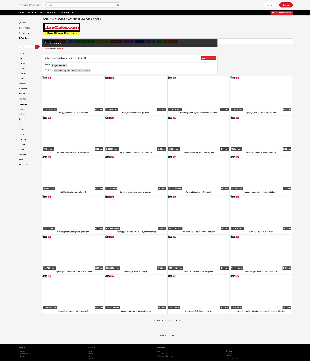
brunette (86, 70)
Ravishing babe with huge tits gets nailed (73, 232)
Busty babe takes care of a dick (261, 232)
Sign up (286, 5)
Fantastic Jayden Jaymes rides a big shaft (198, 152)
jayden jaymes (59, 65)
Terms (22, 351)
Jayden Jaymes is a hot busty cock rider (261, 112)
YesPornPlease (232, 358)
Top (41, 12)
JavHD (159, 351)
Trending (51, 12)
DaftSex (229, 353)
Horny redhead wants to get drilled (135, 112)
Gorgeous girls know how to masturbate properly (73, 271)
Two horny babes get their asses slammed (198, 232)
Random (25, 38)
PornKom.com (28, 5)
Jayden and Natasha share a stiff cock (261, 152)
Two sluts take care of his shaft (198, 192)
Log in (90, 354)
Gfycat (229, 351)
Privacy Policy (25, 354)
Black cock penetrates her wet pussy (198, 271)
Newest (32, 12)
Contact (91, 358)
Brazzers (58, 70)
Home (22, 12)
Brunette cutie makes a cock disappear (135, 311)
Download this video (53, 49)
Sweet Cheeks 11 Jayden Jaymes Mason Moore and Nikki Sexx (261, 311)
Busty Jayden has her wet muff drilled (73, 112)
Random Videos (67, 12)
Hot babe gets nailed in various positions (261, 271)
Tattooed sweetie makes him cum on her (73, 152)
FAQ (89, 356)
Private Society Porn (165, 356)
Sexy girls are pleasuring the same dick (73, 311)
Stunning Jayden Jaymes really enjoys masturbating (136, 232)
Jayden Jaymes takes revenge (135, 271)
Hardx (228, 356)
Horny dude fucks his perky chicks (198, 311)
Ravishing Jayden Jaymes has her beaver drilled (198, 112)
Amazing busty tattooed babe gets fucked (261, 192)
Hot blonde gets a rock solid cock (73, 192)
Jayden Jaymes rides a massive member (135, 192)
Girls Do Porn (162, 354)
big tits (67, 70)
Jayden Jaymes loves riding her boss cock (136, 152)
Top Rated (25, 28)
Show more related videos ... (166, 320)
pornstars (75, 70)
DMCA (21, 356)
